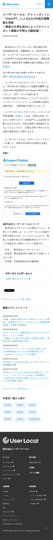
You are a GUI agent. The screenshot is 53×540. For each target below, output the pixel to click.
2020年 (8, 419)
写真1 (6, 66)
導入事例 (32, 457)
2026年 (8, 405)
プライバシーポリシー (10, 516)
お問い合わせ (7, 512)
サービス (6, 457)
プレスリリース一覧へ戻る (17, 299)
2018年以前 (34, 419)
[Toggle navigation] (49, 4)
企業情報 (6, 486)
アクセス (5, 495)
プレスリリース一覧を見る (14, 389)
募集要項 (33, 503)
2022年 (20, 412)
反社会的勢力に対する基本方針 (12, 524)
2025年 (20, 405)
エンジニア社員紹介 (37, 495)
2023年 (8, 412)
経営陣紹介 (6, 503)
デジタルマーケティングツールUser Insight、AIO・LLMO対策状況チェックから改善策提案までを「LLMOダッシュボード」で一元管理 (25, 351)
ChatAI (5, 478)
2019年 (20, 419)
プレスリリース (16, 10)
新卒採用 (32, 491)
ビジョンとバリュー (9, 499)
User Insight (7, 462)
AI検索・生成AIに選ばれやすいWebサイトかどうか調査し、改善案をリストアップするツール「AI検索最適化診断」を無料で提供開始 (26, 322)
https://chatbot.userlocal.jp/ (22, 76)
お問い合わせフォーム (17, 279)
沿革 (4, 507)
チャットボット (8, 470)
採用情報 (32, 486)
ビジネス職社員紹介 (37, 499)
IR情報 (31, 468)
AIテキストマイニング (10, 474)
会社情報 (5, 491)
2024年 (32, 405)
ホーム (5, 10)
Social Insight (7, 466)
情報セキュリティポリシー (11, 520)
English (39, 4)
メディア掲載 (34, 473)
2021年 (32, 412)
